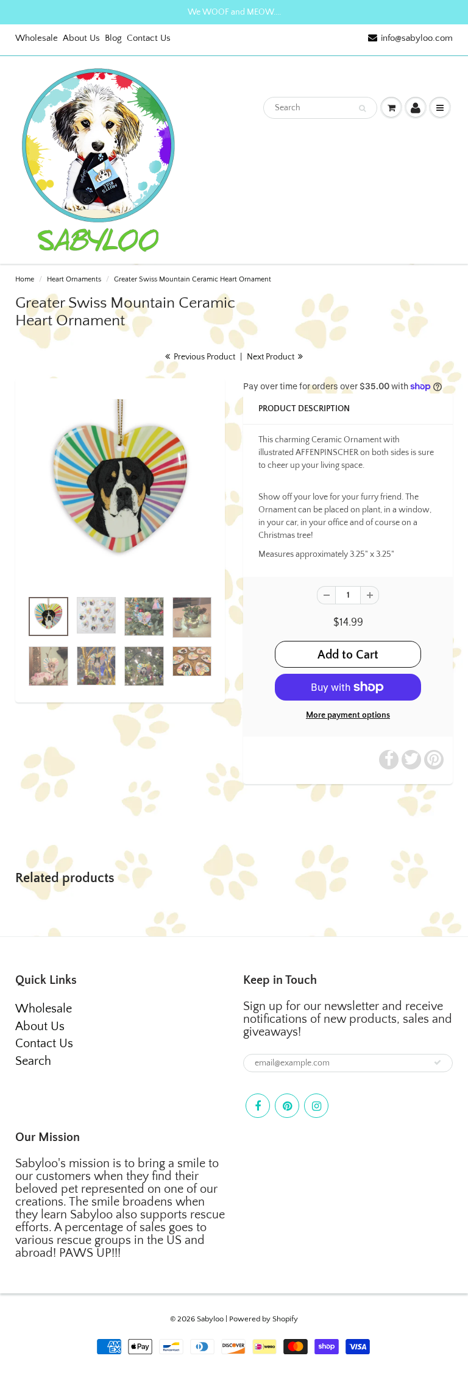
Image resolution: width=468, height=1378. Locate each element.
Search (33, 1061)
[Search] (362, 108)
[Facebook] (258, 1106)
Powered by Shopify (263, 1319)
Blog (113, 38)
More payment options (348, 715)
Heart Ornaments (74, 279)
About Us (81, 38)
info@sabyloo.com (417, 38)
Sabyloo (210, 1319)
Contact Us (149, 38)
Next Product (271, 357)
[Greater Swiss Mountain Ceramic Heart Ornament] (120, 490)
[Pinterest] (287, 1106)
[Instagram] (316, 1106)
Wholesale (36, 38)
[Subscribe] (437, 1062)
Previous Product (203, 357)
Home (24, 279)
